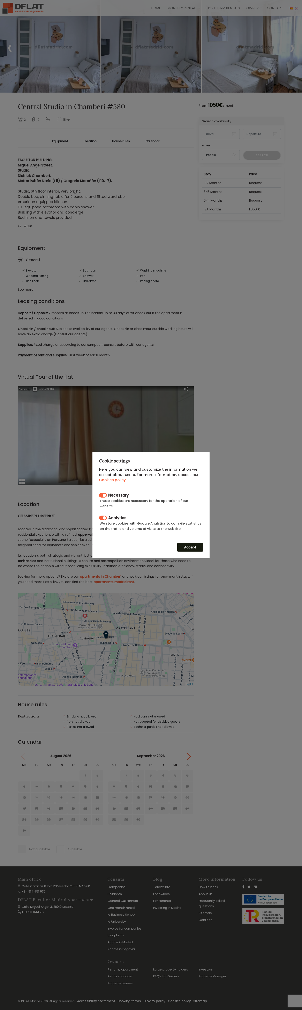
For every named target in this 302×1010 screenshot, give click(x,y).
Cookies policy (112, 479)
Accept (190, 547)
